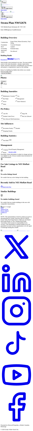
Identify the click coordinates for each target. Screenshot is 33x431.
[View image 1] (1, 87)
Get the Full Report (6, 73)
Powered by (4, 59)
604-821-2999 (12, 152)
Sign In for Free (7, 187)
